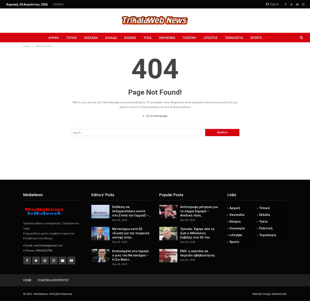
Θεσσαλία (91, 38)
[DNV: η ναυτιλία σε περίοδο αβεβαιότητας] (168, 256)
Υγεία (147, 38)
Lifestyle (211, 38)
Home (27, 280)
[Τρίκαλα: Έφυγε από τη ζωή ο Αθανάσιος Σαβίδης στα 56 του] (168, 233)
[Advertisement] (155, 165)
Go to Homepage (156, 116)
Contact (58, 4)
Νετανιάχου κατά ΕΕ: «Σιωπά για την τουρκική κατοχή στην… (130, 233)
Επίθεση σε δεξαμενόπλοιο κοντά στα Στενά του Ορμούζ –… (131, 211)
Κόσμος (130, 38)
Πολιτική (189, 38)
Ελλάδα (111, 38)
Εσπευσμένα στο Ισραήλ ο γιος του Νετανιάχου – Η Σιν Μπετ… (130, 255)
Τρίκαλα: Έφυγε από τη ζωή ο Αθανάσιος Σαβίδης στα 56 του (197, 233)
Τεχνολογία (234, 38)
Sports (256, 38)
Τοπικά (71, 38)
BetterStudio (279, 294)
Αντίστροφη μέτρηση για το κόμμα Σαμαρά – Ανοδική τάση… (199, 211)
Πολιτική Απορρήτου (53, 280)
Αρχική (53, 38)
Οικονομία (167, 38)
